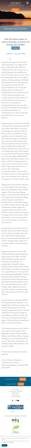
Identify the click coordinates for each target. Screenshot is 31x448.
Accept (4, 445)
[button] (22, 379)
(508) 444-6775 (15, 393)
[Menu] (27, 3)
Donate (15, 48)
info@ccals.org (15, 394)
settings (12, 442)
